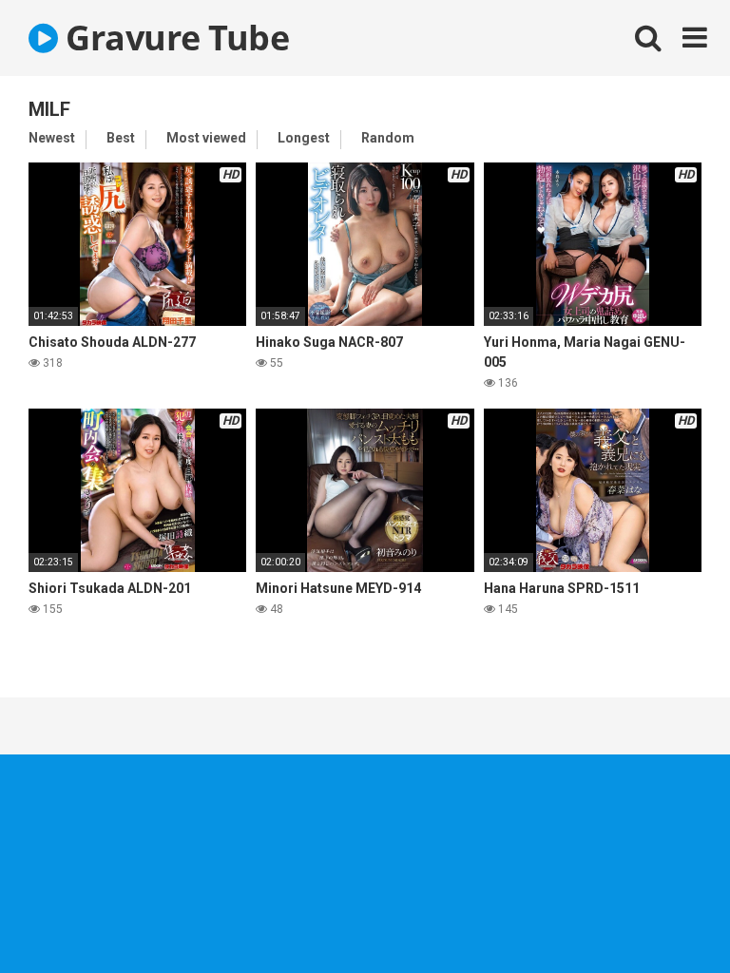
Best (120, 137)
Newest (52, 137)
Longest (304, 137)
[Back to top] (666, 915)
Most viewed (206, 137)
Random (387, 137)
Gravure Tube (173, 37)
